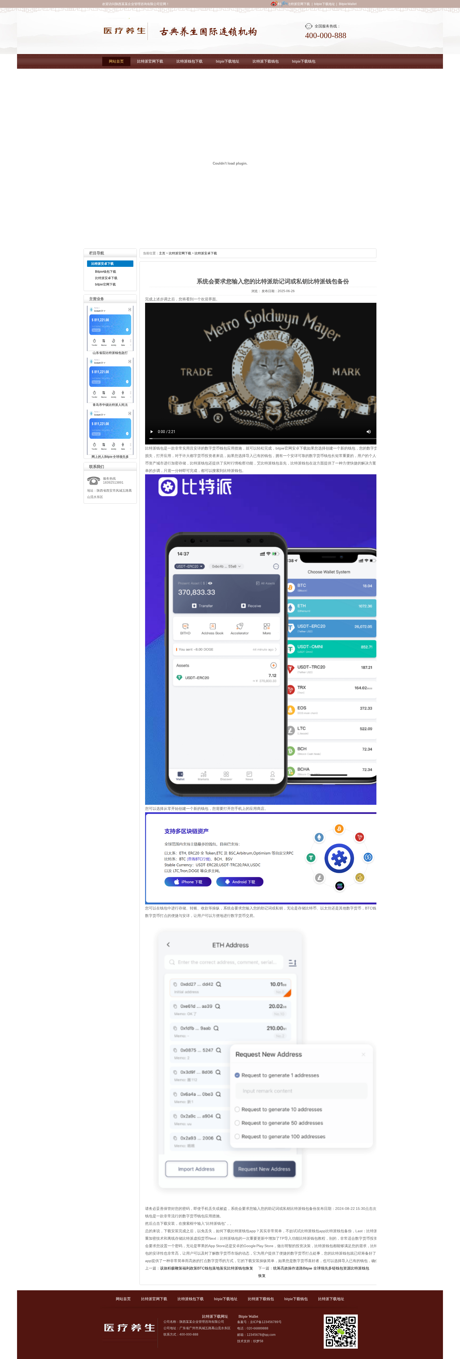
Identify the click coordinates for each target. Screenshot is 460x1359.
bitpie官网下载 (105, 284)
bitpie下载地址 (324, 4)
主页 (162, 253)
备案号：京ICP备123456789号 (259, 1322)
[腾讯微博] (285, 7)
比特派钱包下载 (189, 61)
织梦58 (258, 1341)
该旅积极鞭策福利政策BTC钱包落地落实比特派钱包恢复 (206, 1268)
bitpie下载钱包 (303, 61)
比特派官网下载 (299, 4)
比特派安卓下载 (106, 278)
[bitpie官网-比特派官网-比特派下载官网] (180, 38)
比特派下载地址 (122, 76)
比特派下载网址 (161, 76)
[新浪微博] (274, 7)
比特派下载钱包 (266, 61)
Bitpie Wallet (348, 4)
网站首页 (116, 61)
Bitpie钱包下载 (105, 272)
